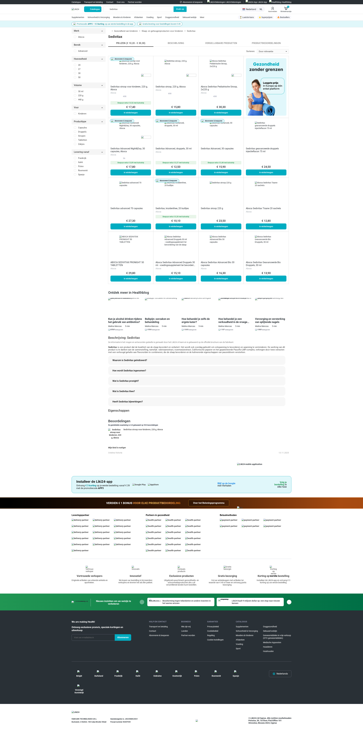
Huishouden (268, 651)
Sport (159, 17)
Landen (184, 631)
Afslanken (138, 17)
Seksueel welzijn (189, 17)
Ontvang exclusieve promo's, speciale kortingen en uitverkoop (97, 629)
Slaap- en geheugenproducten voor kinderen (162, 31)
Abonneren (123, 637)
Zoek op (180, 9)
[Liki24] (75, 712)
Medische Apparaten (272, 642)
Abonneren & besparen (193, 2)
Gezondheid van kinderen (126, 31)
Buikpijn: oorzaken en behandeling (157, 320)
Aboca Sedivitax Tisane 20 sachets (263, 208)
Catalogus (76, 2)
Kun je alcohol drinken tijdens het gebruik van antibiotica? (125, 320)
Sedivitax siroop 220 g (212, 208)
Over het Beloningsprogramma (208, 503)
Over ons (120, 2)
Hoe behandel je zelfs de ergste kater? (196, 320)
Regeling (211, 635)
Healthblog (286, 2)
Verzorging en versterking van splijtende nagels (270, 320)
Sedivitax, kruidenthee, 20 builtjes (172, 208)
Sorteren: (250, 51)
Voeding (150, 17)
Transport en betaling (93, 2)
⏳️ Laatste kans (246, 17)
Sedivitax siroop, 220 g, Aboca (171, 86)
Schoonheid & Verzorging (99, 17)
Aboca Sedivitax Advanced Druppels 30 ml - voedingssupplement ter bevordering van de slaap (176, 265)
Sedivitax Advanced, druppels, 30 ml (174, 148)
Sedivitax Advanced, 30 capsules (217, 148)
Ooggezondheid (172, 17)
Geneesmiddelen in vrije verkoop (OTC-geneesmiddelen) (277, 636)
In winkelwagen (131, 113)
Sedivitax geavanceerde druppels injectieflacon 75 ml (262, 150)
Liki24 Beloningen (233, 2)
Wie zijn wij (186, 626)
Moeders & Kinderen (122, 17)
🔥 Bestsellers (283, 17)
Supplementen (78, 17)
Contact (109, 2)
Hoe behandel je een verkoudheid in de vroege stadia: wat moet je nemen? (234, 320)
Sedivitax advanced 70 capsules (126, 208)
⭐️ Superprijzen (265, 17)
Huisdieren (267, 647)
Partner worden (135, 2)
